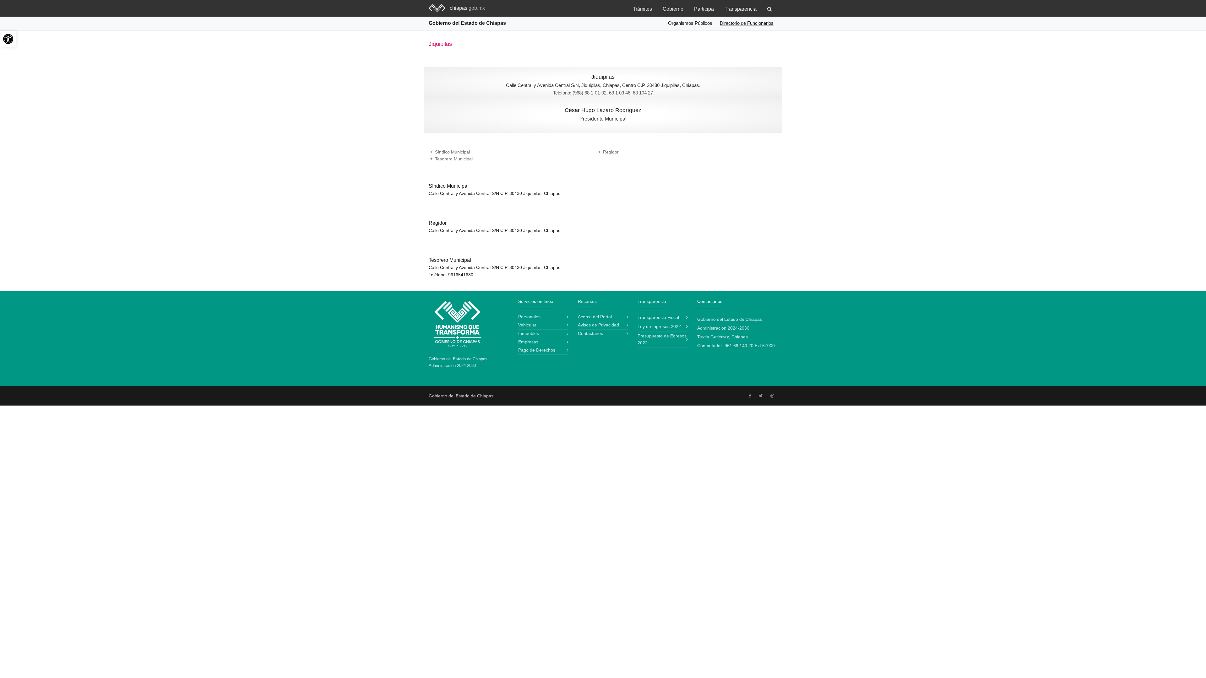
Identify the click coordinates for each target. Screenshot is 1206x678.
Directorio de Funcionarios (747, 23)
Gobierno (673, 9)
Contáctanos (590, 333)
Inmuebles (528, 333)
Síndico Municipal (452, 151)
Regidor (611, 151)
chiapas (467, 8)
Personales (529, 316)
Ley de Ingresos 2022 (659, 326)
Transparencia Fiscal (658, 317)
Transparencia (741, 9)
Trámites (642, 9)
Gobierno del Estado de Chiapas (467, 23)
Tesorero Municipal (454, 158)
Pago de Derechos (536, 349)
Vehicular (527, 324)
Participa (704, 9)
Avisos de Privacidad (598, 324)
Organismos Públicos (690, 23)
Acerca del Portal (595, 316)
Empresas (528, 341)
